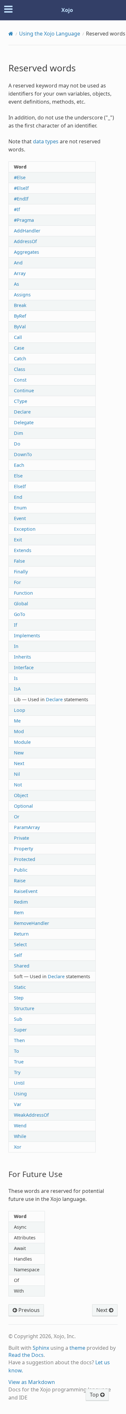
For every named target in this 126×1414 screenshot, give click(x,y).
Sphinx (41, 1347)
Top (95, 1394)
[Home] (10, 33)
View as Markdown (31, 1382)
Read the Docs (26, 1354)
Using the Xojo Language (49, 33)
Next (102, 1310)
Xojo (67, 10)
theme (77, 1347)
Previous (28, 1310)
